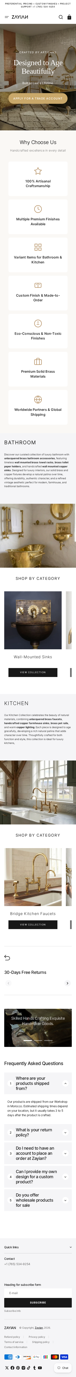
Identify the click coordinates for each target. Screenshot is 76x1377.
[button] (6, 17)
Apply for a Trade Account (38, 98)
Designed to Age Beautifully (38, 67)
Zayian (39, 1327)
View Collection (30, 672)
